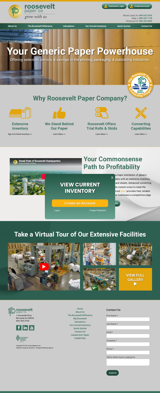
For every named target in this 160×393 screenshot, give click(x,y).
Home (80, 308)
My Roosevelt (80, 318)
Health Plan (80, 338)
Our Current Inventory (95, 26)
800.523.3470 (145, 15)
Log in (57, 210)
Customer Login (116, 6)
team (123, 191)
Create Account (141, 6)
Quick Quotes (123, 26)
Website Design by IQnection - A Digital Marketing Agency (34, 348)
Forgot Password (98, 210)
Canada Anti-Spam (80, 335)
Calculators (68, 26)
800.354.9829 (145, 21)
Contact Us (146, 26)
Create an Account (80, 203)
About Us (12, 26)
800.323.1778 (145, 18)
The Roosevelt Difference (40, 26)
